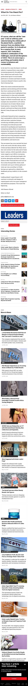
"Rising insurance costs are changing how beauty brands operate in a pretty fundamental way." (13, 496)
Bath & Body (3, 271)
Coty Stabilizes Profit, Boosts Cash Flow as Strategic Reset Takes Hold (13, 555)
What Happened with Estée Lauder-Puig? (13, 460)
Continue (14, 678)
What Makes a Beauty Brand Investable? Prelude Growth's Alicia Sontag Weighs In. (13, 400)
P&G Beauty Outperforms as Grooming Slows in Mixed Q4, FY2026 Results (14, 366)
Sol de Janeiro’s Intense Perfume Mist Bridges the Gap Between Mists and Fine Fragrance (10, 266)
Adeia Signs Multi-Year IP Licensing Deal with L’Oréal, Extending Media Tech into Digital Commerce (13, 588)
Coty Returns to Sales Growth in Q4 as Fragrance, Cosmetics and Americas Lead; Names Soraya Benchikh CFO (10, 291)
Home (2, 9)
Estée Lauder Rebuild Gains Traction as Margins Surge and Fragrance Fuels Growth (14, 621)
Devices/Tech (5, 583)
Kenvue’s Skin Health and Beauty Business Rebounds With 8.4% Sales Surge (13, 523)
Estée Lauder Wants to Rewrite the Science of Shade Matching (10, 248)
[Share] (5, 200)
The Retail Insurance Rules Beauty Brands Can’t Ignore (12, 491)
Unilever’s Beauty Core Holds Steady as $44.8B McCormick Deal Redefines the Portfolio (13, 654)
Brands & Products (11, 9)
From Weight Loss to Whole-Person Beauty (9, 274)
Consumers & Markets (7, 395)
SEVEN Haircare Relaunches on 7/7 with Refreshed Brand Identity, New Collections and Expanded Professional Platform (13, 428)
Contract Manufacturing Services (8, 253)
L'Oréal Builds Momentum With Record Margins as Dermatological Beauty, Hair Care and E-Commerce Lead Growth (14, 334)
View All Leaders (14, 225)
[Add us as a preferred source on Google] (16, 200)
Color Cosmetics (4, 236)
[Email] (2, 200)
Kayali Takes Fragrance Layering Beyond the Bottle (10, 299)
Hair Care (3, 279)
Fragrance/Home (4, 262)
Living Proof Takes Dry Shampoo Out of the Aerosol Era (10, 282)
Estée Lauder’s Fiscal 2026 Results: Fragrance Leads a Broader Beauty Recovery (9, 239)
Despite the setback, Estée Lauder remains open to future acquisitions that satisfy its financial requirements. (14, 465)
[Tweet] (13, 200)
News (20, 9)
